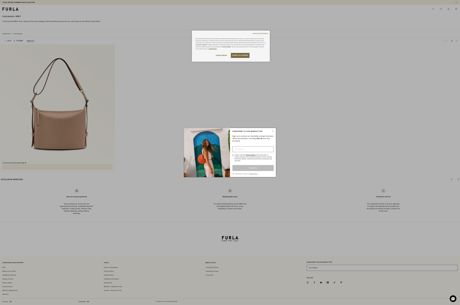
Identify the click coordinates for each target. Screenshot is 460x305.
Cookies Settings (221, 55)
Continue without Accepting (260, 33)
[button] (453, 298)
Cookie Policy (213, 49)
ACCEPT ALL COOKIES (240, 55)
